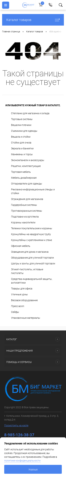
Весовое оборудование (24, 300)
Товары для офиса (21, 288)
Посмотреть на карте (16, 425)
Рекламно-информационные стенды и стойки (33, 191)
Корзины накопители (23, 222)
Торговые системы (22, 119)
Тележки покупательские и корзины (31, 228)
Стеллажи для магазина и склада (30, 113)
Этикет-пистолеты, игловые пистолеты (27, 271)
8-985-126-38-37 (19, 435)
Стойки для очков (21, 142)
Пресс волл (17, 306)
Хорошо (33, 469)
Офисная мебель (20, 246)
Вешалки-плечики (21, 125)
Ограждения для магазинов (27, 199)
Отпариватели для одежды (26, 183)
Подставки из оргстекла (25, 216)
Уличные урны (19, 294)
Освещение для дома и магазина (30, 251)
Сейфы (15, 312)
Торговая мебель (21, 171)
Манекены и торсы (22, 154)
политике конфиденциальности (22, 460)
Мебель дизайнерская (24, 177)
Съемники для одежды (24, 130)
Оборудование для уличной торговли (32, 257)
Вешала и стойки (20, 136)
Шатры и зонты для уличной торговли (33, 263)
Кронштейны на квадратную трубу (31, 234)
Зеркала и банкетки (22, 148)
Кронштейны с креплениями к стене (31, 240)
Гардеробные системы (24, 204)
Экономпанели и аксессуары (27, 160)
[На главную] (29, 5)
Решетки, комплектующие (26, 166)
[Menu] (5, 5)
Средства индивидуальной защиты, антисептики (31, 281)
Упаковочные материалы (25, 317)
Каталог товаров (18, 20)
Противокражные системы (26, 210)
